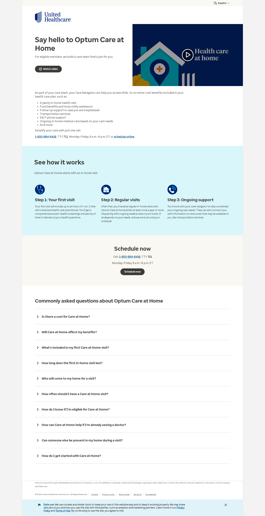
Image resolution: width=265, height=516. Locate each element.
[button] (188, 55)
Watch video (50, 69)
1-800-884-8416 (45, 136)
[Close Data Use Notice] (226, 505)
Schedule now (132, 271)
